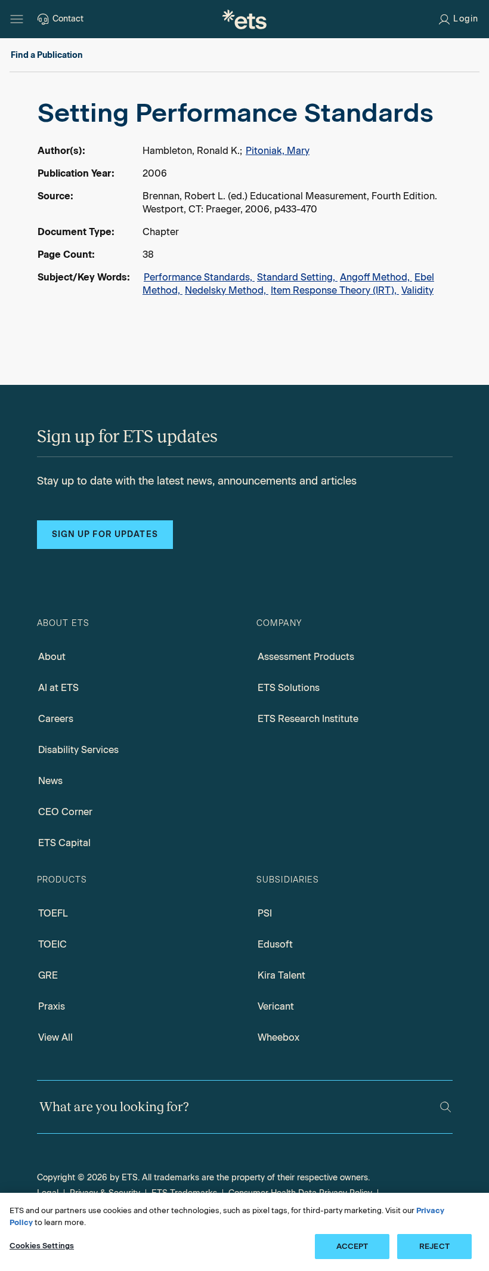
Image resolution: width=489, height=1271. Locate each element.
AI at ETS (58, 687)
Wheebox (278, 1037)
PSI (265, 913)
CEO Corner (65, 811)
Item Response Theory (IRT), (335, 290)
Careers (55, 718)
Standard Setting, (297, 277)
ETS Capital (64, 843)
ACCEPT (352, 1246)
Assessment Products (306, 656)
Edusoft (275, 944)
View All (55, 1037)
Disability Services (78, 749)
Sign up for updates (105, 534)
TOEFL (53, 913)
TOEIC (52, 944)
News (50, 780)
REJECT (434, 1246)
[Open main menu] (17, 19)
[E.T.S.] (244, 19)
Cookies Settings (42, 1245)
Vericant (276, 1006)
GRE (48, 975)
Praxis (51, 1006)
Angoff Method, (376, 277)
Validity (417, 290)
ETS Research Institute (308, 718)
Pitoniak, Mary (278, 150)
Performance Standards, (199, 277)
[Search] (445, 1106)
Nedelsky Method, (226, 290)
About (52, 656)
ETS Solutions (289, 687)
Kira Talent (281, 975)
